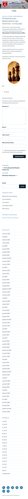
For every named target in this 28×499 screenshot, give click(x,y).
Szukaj (4, 183)
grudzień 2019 (6, 384)
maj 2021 (4, 378)
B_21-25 (4, 439)
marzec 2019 (5, 396)
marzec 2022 (5, 362)
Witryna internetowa (8, 142)
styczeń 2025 (5, 279)
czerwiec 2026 (6, 233)
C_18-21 (4, 446)
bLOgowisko (16, 3)
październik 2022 (6, 350)
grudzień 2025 (6, 252)
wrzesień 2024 (6, 292)
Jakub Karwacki (18, 16)
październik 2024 (6, 289)
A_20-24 (4, 424)
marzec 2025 (5, 273)
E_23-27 (4, 467)
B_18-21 (4, 433)
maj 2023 (4, 328)
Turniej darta (5, 202)
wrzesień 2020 (6, 381)
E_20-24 (4, 461)
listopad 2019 (5, 387)
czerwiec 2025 (6, 264)
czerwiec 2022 (6, 356)
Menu (14, 10)
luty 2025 (4, 276)
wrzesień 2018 (6, 411)
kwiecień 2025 (6, 270)
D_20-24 (4, 449)
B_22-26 (4, 443)
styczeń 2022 (5, 365)
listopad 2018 (5, 405)
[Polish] (24, 2)
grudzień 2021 (6, 368)
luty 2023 (4, 338)
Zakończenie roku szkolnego (9, 196)
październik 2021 (6, 371)
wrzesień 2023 (6, 322)
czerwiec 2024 (6, 295)
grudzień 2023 (6, 313)
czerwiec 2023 (6, 325)
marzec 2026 (5, 243)
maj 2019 (4, 390)
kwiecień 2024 (6, 301)
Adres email (6, 135)
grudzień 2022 (6, 344)
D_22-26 (6, 91)
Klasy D (4, 470)
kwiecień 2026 (6, 239)
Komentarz (5, 106)
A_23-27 (4, 430)
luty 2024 (4, 307)
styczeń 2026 (5, 249)
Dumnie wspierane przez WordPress (11, 495)
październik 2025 (6, 258)
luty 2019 (4, 399)
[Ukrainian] (26, 2)
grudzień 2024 (6, 282)
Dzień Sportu (5, 208)
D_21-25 (4, 452)
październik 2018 (6, 408)
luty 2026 (4, 246)
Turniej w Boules (6, 199)
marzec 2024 (5, 304)
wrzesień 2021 (6, 374)
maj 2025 (4, 267)
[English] (22, 2)
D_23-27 (4, 458)
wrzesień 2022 (6, 353)
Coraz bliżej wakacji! (7, 205)
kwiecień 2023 (6, 331)
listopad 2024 (6, 285)
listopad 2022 (5, 347)
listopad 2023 (6, 316)
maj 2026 (4, 236)
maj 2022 (4, 359)
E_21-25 (4, 464)
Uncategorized (6, 473)
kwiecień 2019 (6, 393)
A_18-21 (4, 421)
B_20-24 (4, 436)
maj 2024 (4, 298)
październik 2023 (6, 319)
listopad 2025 (6, 255)
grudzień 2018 (6, 402)
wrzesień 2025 (6, 261)
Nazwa (4, 127)
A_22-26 (4, 427)
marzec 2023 (5, 335)
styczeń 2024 (5, 310)
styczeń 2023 (5, 341)
